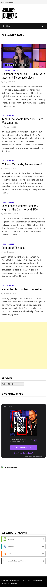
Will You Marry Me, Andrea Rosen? (21, 164)
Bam (16, 583)
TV (2, 70)
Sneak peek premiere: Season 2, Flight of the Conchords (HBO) (20, 207)
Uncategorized (11, 70)
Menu (8, 26)
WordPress (5, 583)
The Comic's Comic (24, 580)
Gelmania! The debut (13, 248)
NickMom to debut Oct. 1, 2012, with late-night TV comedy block (23, 75)
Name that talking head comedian (22, 289)
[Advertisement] (23, 345)
